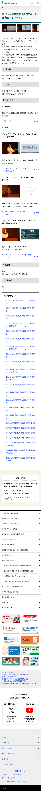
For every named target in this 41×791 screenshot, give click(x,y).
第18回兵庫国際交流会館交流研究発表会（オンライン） (20, 363)
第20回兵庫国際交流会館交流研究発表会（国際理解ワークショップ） (20, 347)
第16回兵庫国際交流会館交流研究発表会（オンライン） (20, 370)
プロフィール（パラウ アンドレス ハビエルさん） (18, 169)
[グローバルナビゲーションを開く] (38, 3)
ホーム (4, 672)
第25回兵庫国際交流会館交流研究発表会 (20, 309)
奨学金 (4, 737)
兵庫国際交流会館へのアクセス (14, 576)
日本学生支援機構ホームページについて (15, 781)
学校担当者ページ (8, 607)
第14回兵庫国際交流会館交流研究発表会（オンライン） (20, 386)
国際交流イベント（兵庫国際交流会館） (17, 581)
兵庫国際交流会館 (8, 560)
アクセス (5, 774)
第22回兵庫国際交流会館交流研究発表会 (20, 332)
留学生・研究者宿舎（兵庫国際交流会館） (18, 565)
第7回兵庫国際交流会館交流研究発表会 (21, 433)
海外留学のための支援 (9, 518)
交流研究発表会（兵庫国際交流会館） (14, 681)
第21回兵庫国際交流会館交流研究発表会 (20, 340)
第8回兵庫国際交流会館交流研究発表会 (21, 428)
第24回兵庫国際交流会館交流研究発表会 (20, 317)
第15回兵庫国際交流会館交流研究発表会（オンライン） (20, 378)
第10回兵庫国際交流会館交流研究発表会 (20, 416)
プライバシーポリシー (9, 778)
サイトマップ (6, 771)
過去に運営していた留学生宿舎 (12, 586)
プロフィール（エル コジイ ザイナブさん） (17, 256)
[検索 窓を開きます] (32, 3)
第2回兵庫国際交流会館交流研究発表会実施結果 (21, 459)
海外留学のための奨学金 (10, 513)
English (4, 8)
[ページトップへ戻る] (38, 788)
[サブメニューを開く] (39, 555)
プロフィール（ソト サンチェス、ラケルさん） (18, 213)
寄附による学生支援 (8, 753)
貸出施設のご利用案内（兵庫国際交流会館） (19, 571)
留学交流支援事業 (8, 544)
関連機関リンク (20, 771)
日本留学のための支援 (9, 529)
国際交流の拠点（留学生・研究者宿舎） (15, 550)
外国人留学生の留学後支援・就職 (13, 534)
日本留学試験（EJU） (9, 539)
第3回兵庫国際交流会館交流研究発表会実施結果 (21, 451)
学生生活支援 (6, 748)
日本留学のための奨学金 (10, 524)
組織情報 (5, 759)
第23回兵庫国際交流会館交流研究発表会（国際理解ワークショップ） (20, 325)
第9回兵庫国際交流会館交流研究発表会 (21, 423)
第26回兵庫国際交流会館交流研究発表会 (20, 302)
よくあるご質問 (7, 764)
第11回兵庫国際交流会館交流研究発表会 (20, 409)
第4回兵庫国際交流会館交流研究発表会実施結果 (21, 444)
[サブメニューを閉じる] (39, 550)
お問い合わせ (16, 774)
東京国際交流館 (7, 555)
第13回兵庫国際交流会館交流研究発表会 (20, 393)
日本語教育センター (8, 597)
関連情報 (5, 602)
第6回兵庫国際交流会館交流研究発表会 (21, 438)
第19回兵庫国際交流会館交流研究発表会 (20, 355)
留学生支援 (12, 672)
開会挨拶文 (8, 121)
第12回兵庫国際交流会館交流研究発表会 (20, 401)
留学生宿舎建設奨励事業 (10, 592)
